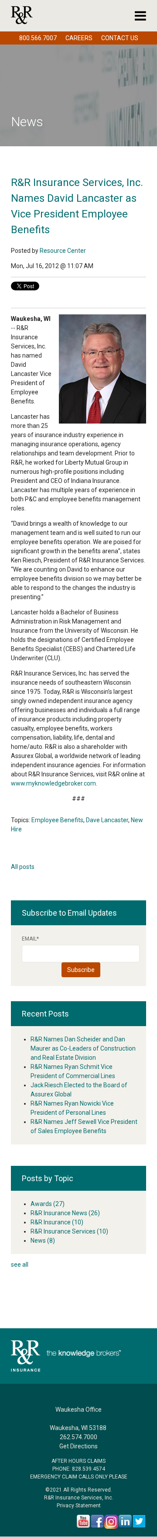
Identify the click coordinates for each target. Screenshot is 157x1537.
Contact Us (119, 37)
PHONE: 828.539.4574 (78, 1469)
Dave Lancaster (107, 820)
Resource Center (63, 250)
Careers (78, 37)
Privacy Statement (79, 1506)
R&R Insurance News (65, 1213)
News (43, 1240)
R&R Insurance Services (69, 1231)
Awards (48, 1203)
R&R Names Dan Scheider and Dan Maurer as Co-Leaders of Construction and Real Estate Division (83, 1048)
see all (19, 1264)
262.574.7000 (78, 1437)
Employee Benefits (57, 820)
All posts (22, 866)
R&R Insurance (57, 1222)
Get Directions (78, 1446)
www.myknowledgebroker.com (53, 783)
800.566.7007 (38, 37)
